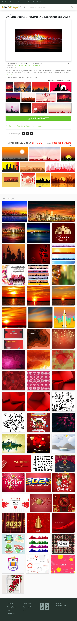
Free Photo (13, 1)
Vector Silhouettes (34, 65)
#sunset (39, 126)
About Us (10, 603)
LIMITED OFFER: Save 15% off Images (29, 143)
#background (11, 126)
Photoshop (21, 1)
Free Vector (5, 1)
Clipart (46, 1)
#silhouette (30, 126)
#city (23, 126)
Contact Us (10, 613)
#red (18, 126)
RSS (24, 610)
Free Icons (28, 1)
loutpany (28, 63)
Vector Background (20, 65)
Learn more (9, 74)
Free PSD (35, 1)
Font (41, 1)
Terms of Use (27, 607)
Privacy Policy (11, 607)
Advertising (27, 603)
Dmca (9, 610)
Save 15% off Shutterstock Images (59, 80)
